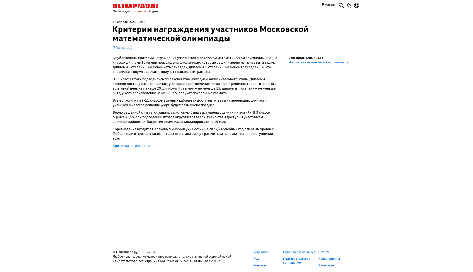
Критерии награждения (132, 145)
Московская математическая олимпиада (318, 62)
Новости (139, 11)
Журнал (154, 11)
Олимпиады (121, 11)
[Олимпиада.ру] (135, 6)
